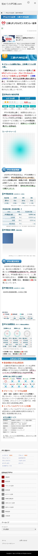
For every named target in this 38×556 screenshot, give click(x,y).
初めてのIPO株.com (17, 553)
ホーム (4, 540)
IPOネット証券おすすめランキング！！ (25, 39)
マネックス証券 (9, 485)
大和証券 (7, 516)
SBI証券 (7, 477)
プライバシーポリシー (8, 543)
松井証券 (7, 490)
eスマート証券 (9, 494)
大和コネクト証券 (10, 503)
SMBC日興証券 (9, 498)
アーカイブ (4, 527)
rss (28, 2)
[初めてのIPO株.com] (12, 3)
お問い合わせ (23, 540)
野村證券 (7, 511)
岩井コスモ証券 (9, 507)
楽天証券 (7, 481)
